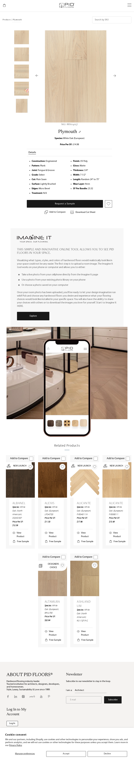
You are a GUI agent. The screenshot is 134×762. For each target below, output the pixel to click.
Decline (107, 754)
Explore (33, 316)
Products (7, 20)
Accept (66, 754)
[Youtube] (41, 696)
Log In (12, 723)
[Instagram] (23, 696)
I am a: (69, 690)
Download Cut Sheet (85, 212)
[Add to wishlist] (30, 467)
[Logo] (66, 5)
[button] (129, 5)
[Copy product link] (80, 132)
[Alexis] (52, 480)
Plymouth (67, 132)
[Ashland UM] (84, 578)
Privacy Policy (15, 745)
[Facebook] (8, 696)
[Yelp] (32, 696)
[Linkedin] (15, 696)
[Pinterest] (49, 696)
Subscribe (112, 700)
